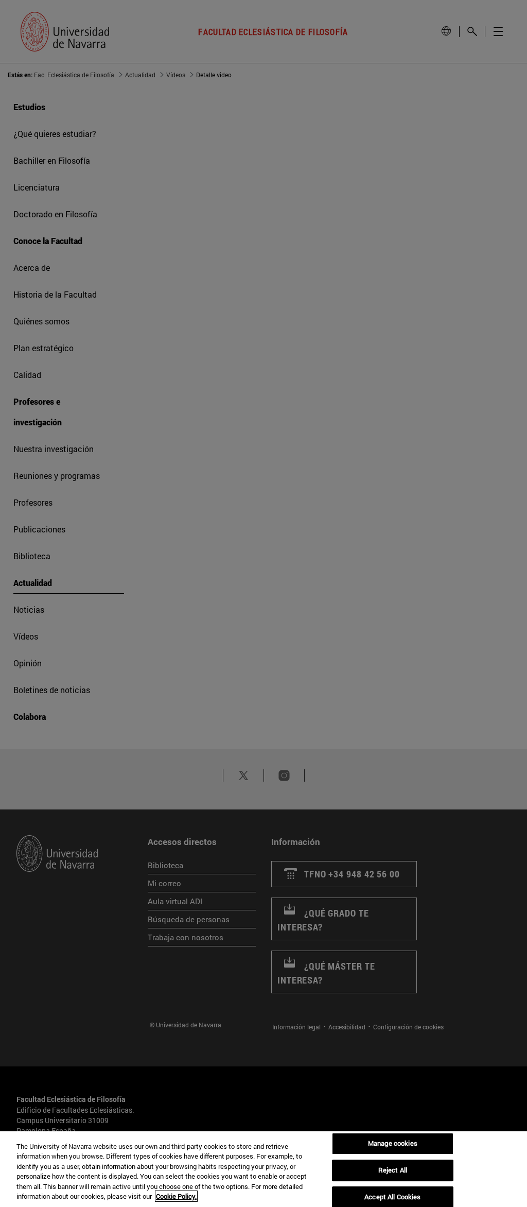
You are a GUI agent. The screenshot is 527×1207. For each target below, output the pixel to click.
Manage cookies (392, 1143)
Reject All (392, 1170)
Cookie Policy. (176, 1196)
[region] (263, 1169)
